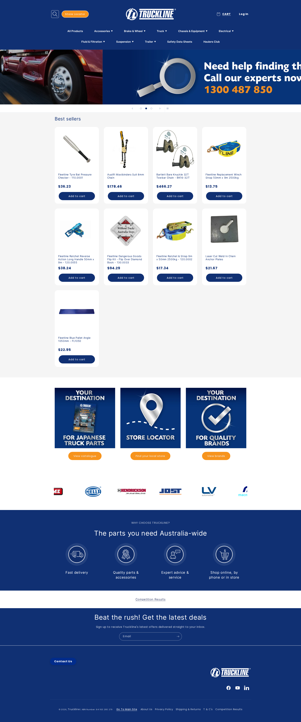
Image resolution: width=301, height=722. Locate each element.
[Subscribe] (178, 636)
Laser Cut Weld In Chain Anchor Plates (221, 258)
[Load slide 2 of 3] (146, 108)
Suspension (123, 41)
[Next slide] (160, 108)
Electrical (225, 31)
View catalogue (85, 456)
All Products (75, 31)
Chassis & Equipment (191, 31)
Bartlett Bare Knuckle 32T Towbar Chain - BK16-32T (173, 176)
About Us (146, 709)
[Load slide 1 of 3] (141, 108)
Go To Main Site (126, 709)
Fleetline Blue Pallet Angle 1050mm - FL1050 (74, 339)
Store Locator (75, 14)
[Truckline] (150, 14)
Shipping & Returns (188, 709)
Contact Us (63, 661)
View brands (216, 456)
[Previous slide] (132, 108)
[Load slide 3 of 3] (151, 108)
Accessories (102, 31)
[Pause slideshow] (168, 108)
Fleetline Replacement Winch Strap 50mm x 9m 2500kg (224, 176)
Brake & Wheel (133, 31)
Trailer (149, 41)
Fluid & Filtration (91, 41)
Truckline (74, 709)
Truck (160, 31)
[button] (55, 14)
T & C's (208, 709)
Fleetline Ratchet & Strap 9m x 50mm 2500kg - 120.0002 (174, 258)
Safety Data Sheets (179, 41)
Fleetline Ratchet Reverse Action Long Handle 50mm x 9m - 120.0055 (76, 259)
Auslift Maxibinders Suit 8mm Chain (125, 176)
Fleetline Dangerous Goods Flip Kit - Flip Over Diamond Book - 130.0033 (124, 259)
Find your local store (150, 456)
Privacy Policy (164, 709)
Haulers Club (211, 41)
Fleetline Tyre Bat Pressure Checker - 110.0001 (75, 176)
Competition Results (228, 709)
